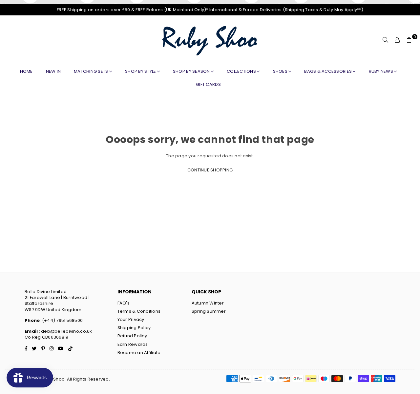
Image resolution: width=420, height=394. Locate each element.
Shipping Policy (134, 328)
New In (53, 71)
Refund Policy (132, 336)
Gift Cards (208, 84)
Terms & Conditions (139, 311)
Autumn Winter (208, 303)
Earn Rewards (132, 344)
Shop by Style (141, 71)
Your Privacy (130, 319)
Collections (242, 71)
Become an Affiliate (139, 352)
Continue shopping (210, 170)
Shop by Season (192, 71)
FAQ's (123, 303)
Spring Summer (209, 311)
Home (26, 71)
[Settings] (397, 40)
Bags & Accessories (328, 71)
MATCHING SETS (91, 71)
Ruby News (381, 71)
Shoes (281, 71)
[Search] (385, 40)
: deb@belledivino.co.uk (65, 331)
